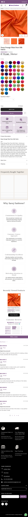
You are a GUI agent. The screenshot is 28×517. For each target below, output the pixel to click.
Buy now (11, 113)
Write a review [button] (14, 337)
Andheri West (7, 469)
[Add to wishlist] (25, 113)
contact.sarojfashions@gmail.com (12, 482)
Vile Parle (6, 472)
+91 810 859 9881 (8, 479)
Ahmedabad (7, 476)
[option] (14, 23)
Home (2, 8)
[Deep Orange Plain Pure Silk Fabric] (14, 299)
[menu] (1, 5)
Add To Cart (11, 109)
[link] (7, 194)
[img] (3, 345)
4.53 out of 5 (17, 322)
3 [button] (14, 415)
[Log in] (22, 5)
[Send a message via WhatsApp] (25, 514)
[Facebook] (2, 504)
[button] (23, 35)
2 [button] (12, 415)
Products (7, 8)
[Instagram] (6, 504)
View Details (14, 315)
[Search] (5, 5)
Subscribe (23, 496)
